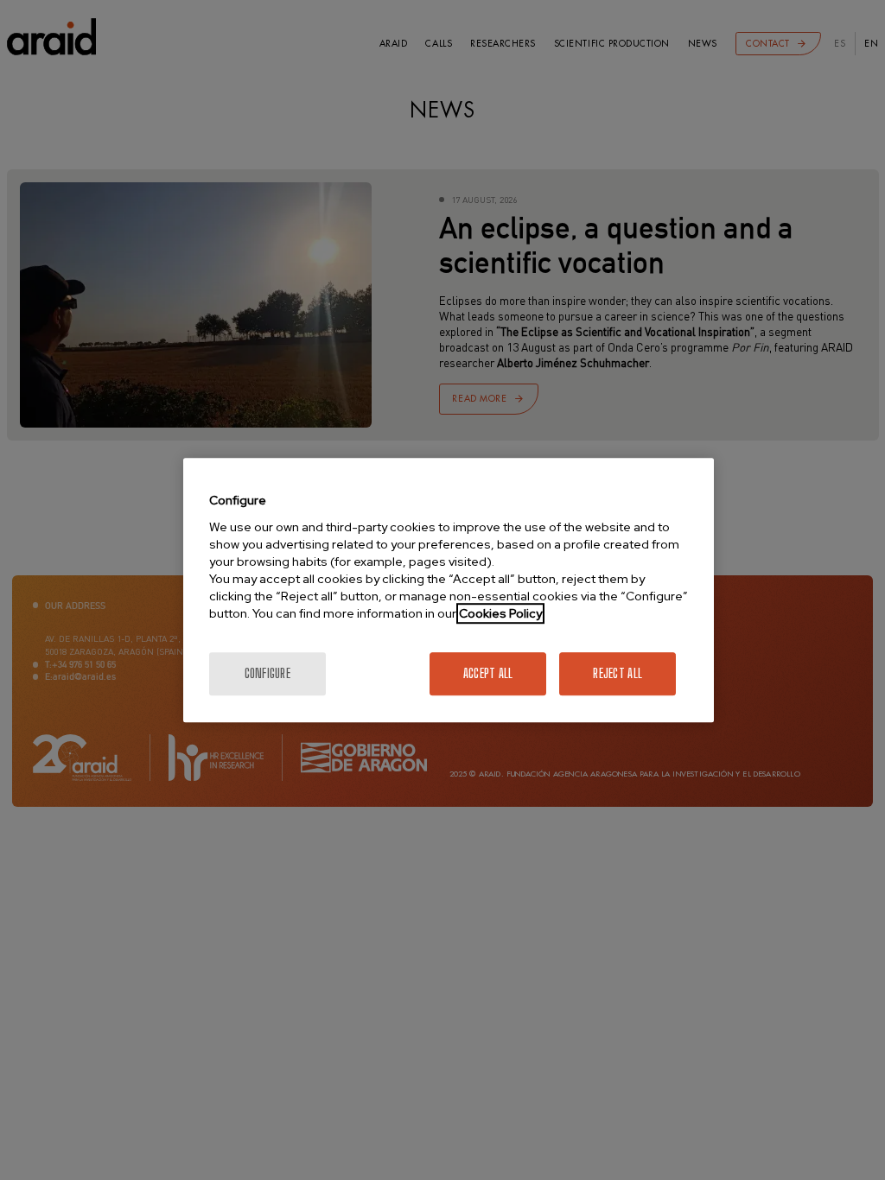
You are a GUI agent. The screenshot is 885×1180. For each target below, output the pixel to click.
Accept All (488, 673)
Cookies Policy (500, 613)
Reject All (617, 673)
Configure (268, 673)
